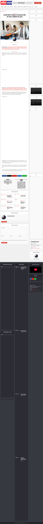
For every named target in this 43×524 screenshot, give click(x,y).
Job (32, 6)
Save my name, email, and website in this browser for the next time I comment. (14, 240)
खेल (7, 200)
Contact (36, 6)
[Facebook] (31, 279)
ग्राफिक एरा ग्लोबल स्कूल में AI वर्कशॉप (23, 196)
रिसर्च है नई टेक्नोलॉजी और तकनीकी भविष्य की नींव (23, 459)
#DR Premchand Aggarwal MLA (7, 173)
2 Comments (22, 269)
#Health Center (15, 173)
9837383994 (33, 288)
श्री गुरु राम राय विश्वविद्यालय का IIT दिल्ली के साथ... (23, 202)
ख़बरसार (5, 6)
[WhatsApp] (35, 279)
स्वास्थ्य (8, 6)
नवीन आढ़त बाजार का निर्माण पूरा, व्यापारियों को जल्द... (10, 208)
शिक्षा (21, 6)
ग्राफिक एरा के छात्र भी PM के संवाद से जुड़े (10, 202)
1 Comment (22, 332)
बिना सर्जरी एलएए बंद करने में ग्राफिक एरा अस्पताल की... (23, 208)
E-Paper (30, 6)
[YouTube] (33, 279)
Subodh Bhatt (16, 42)
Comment (2, 227)
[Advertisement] (14, 63)
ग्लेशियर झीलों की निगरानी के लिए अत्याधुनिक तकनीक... (10, 196)
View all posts (4, 221)
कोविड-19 (15, 6)
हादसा (27, 6)
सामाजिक (11, 6)
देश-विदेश (19, 6)
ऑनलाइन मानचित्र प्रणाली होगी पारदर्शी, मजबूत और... (23, 268)
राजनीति (24, 6)
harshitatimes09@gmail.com (36, 248)
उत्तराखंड (2, 6)
